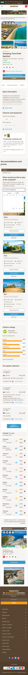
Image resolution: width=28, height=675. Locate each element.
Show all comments (8, 359)
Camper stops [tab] (6, 621)
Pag (19, 17)
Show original (18, 381)
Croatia (6, 17)
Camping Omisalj (8, 551)
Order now (20, 3)
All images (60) (22, 47)
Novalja (23, 17)
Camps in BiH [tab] (5, 630)
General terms (6, 640)
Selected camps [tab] (7, 528)
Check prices (14, 562)
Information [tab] (5, 609)
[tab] (14, 441)
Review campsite (23, 24)
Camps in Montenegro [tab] (8, 637)
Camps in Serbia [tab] (6, 634)
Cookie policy (5, 646)
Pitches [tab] (5, 170)
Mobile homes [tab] (6, 615)
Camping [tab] (4, 612)
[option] (14, 247)
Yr (17, 520)
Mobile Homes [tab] (7, 173)
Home (2, 17)
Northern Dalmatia (13, 17)
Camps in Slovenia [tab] (7, 624)
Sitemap (4, 652)
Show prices (14, 235)
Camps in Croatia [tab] (6, 627)
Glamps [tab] (4, 618)
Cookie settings (6, 649)
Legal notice (5, 643)
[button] (4, 23)
